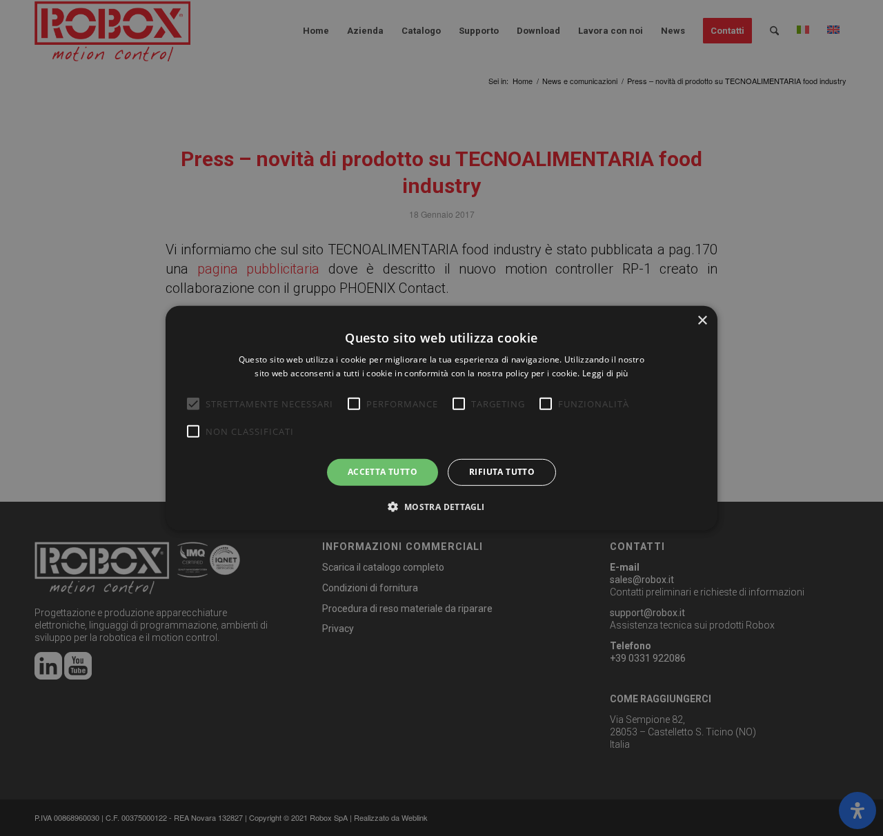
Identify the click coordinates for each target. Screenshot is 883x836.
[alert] (441, 418)
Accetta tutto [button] (382, 472)
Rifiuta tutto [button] (502, 472)
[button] (441, 506)
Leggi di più (605, 373)
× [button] (702, 320)
